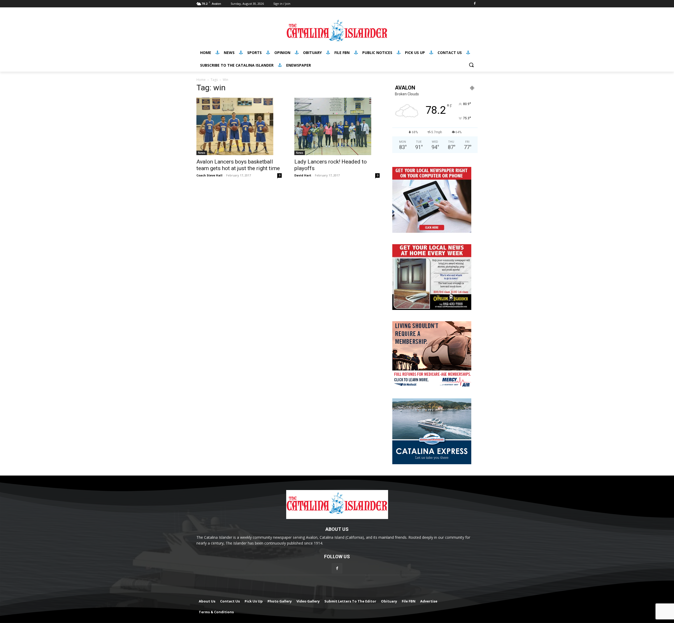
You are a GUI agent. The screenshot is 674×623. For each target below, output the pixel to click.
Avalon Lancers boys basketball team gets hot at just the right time (238, 165)
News (201, 153)
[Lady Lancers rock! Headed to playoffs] (337, 126)
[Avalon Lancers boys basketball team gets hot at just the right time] (239, 126)
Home (201, 79)
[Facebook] (475, 4)
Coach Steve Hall (209, 175)
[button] (471, 64)
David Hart (302, 175)
